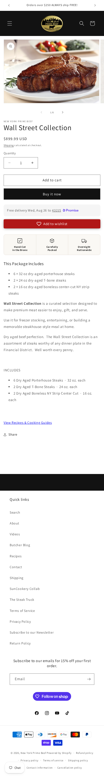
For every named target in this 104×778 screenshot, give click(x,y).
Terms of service (53, 760)
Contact (16, 567)
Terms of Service (22, 610)
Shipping (9, 145)
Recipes (16, 556)
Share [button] (12, 434)
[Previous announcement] (9, 5)
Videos (15, 534)
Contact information (40, 767)
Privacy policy (29, 760)
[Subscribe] (88, 679)
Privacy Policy (20, 621)
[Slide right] (62, 112)
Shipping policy (78, 760)
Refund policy (84, 753)
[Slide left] (41, 112)
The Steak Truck (22, 599)
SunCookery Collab (25, 589)
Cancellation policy (69, 767)
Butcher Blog (20, 545)
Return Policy (20, 643)
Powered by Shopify (59, 753)
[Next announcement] (95, 5)
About (14, 523)
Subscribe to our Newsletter (32, 632)
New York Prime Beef (33, 753)
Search (15, 512)
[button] (9, 23)
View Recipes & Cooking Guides (28, 422)
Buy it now (52, 194)
